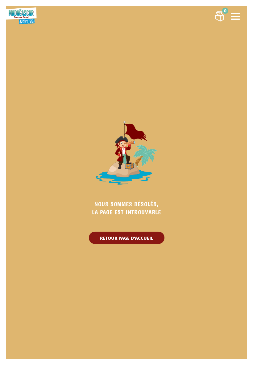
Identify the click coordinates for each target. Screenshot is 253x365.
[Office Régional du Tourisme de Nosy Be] (21, 15)
